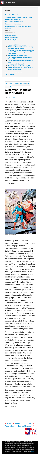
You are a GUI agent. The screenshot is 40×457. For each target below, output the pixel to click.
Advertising (9, 426)
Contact (28, 423)
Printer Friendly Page (11, 37)
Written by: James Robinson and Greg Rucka (18, 17)
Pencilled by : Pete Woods (13, 19)
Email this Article (10, 35)
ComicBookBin (9, 2)
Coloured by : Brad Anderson (14, 22)
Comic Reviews (20, 83)
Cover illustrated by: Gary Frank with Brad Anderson (18, 27)
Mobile (17, 423)
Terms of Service (24, 426)
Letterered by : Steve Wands (13, 24)
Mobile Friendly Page (11, 40)
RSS (9, 423)
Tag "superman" (10, 74)
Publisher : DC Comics (12, 15)
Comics (9, 83)
